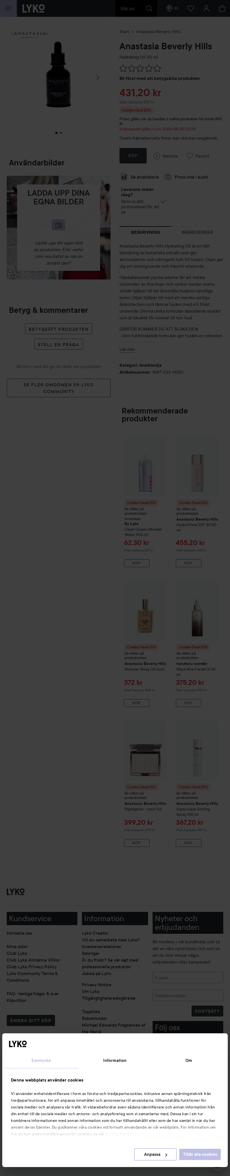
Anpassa (152, 1154)
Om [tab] (188, 1060)
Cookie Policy (118, 1134)
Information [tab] (115, 1060)
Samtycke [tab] (41, 1060)
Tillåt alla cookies (200, 1154)
